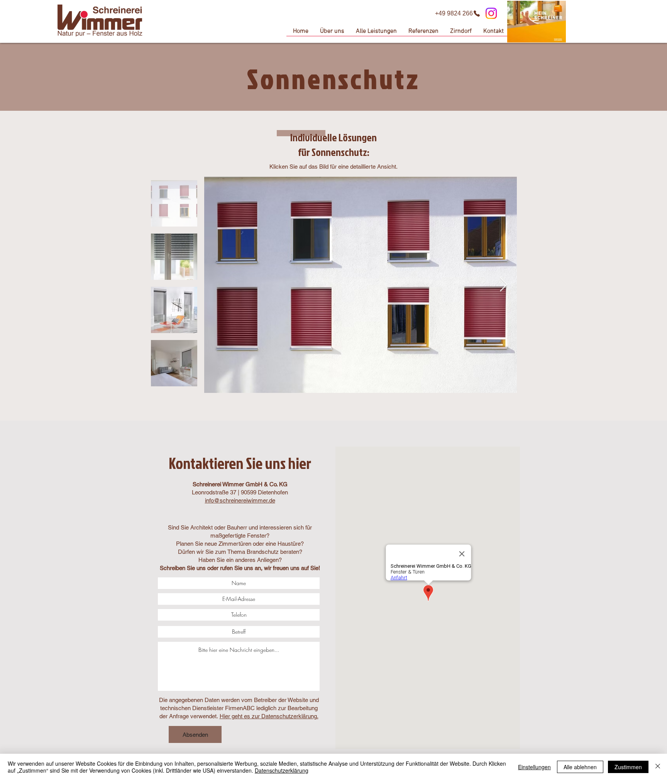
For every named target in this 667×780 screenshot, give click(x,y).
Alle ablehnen (580, 767)
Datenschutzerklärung (281, 770)
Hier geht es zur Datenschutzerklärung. (269, 716)
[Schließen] (657, 767)
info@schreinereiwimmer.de (240, 500)
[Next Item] (503, 285)
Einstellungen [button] (534, 767)
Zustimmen (628, 767)
